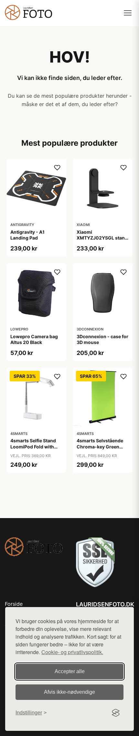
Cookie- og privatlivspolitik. (72, 652)
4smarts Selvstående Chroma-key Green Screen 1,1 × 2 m (100, 446)
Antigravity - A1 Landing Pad (27, 234)
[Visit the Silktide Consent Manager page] (115, 713)
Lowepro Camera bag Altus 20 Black (34, 339)
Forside (14, 604)
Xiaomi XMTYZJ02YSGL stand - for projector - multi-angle (102, 240)
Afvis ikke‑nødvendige (69, 692)
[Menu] (127, 12)
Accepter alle (70, 671)
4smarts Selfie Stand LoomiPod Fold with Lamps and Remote (33, 446)
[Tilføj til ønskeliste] (57, 167)
